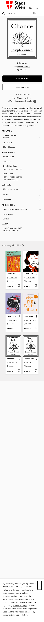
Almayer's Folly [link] (12, 359)
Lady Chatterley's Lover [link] (29, 274)
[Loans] (35, 14)
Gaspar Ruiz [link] (29, 359)
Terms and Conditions (12, 587)
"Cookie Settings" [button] (20, 605)
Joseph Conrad (23, 67)
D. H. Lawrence (31, 278)
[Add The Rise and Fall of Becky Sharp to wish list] (36, 328)
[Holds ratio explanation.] (34, 101)
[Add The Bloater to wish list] (19, 328)
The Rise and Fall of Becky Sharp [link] (29, 316)
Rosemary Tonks (14, 320)
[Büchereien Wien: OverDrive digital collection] (22, 5)
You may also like (12, 245)
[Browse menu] (40, 13)
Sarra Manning (31, 320)
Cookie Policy (21, 615)
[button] (22, 78)
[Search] (3, 13)
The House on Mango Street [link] (12, 274)
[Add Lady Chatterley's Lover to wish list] (36, 285)
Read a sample (22, 87)
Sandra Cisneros (14, 278)
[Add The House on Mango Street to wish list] (19, 285)
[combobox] (17, 13)
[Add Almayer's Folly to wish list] (19, 370)
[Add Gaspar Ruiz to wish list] (36, 370)
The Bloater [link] (11, 316)
